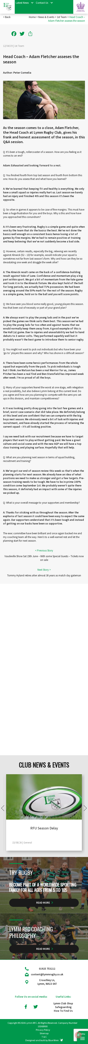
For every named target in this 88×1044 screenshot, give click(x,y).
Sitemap (44, 1033)
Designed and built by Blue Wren (42, 1040)
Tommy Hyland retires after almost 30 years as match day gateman (44, 575)
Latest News (22, 2)
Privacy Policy (43, 1029)
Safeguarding (63, 1007)
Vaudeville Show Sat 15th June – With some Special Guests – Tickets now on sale (44, 558)
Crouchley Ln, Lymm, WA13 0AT (47, 982)
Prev (4, 808)
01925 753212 (47, 968)
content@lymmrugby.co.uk (47, 974)
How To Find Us (63, 1011)
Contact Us (42, 2)
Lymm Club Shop (63, 1003)
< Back (6, 17)
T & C (44, 1036)
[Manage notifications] (78, 1035)
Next (84, 808)
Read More (43, 902)
